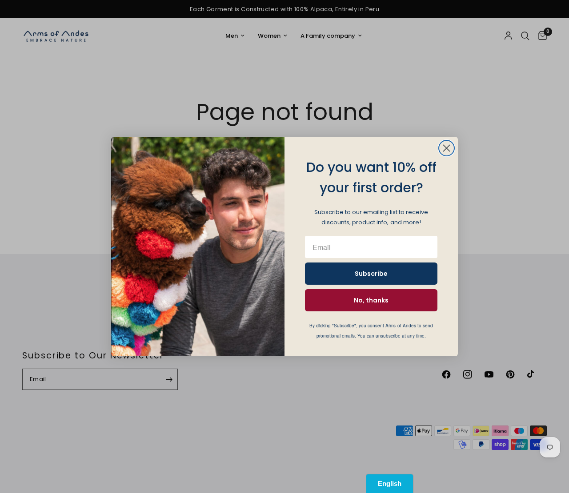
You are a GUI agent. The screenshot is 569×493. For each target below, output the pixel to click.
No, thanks (371, 300)
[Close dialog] (446, 148)
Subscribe (371, 273)
